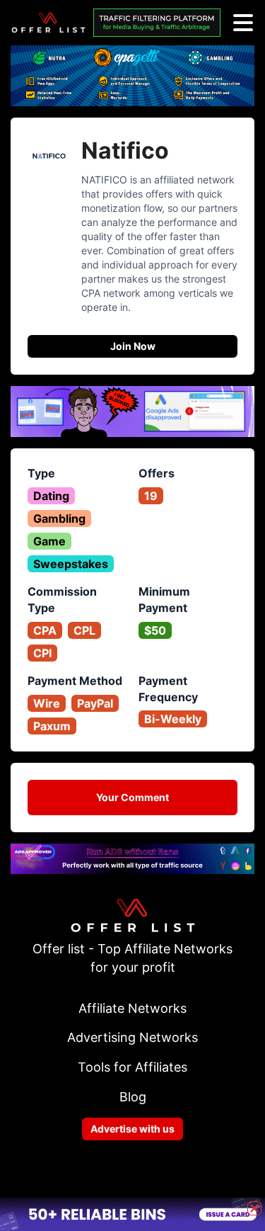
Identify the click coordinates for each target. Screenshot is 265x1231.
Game (49, 541)
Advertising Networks (132, 1037)
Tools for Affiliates (132, 1067)
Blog (132, 1096)
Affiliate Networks (132, 1008)
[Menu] (243, 22)
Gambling (59, 518)
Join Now (132, 346)
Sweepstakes (70, 564)
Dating (51, 496)
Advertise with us (132, 1129)
